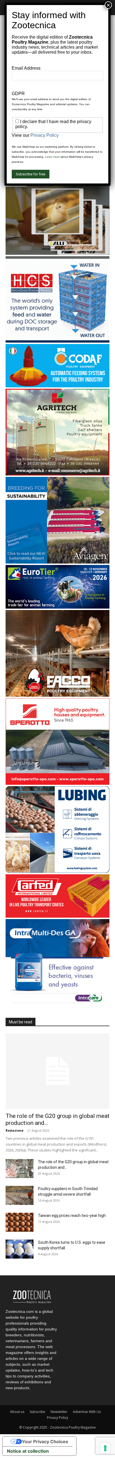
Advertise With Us (87, 1411)
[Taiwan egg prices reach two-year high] (19, 1222)
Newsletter (59, 1411)
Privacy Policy (57, 1417)
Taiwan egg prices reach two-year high (72, 1215)
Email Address (26, 68)
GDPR (18, 93)
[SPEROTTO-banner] (57, 783)
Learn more (52, 156)
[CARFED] (57, 916)
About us (17, 1411)
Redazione (14, 1130)
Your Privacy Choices (45, 1441)
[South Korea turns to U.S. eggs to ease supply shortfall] (19, 1249)
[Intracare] (57, 1004)
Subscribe (37, 1411)
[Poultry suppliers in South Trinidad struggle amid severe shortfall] (19, 1195)
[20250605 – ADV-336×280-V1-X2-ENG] (57, 474)
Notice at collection (28, 1451)
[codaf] (57, 385)
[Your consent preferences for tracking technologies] (105, 1448)
